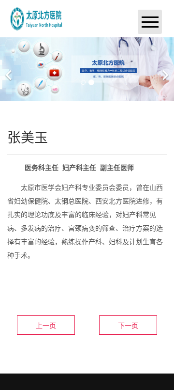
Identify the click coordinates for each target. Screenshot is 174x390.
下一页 (128, 325)
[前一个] (9, 69)
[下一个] (164, 69)
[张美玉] (36, 18)
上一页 (46, 325)
